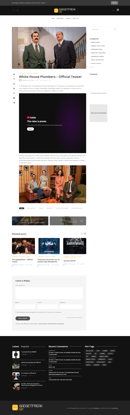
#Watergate (49, 208)
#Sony (104, 365)
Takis (50, 377)
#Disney (113, 350)
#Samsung (96, 365)
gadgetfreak (25, 80)
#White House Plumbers (62, 208)
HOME (53, 18)
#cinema (105, 350)
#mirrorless (102, 359)
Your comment (20, 285)
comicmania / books (96, 49)
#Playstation (89, 362)
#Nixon (41, 208)
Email (39, 302)
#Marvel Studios (90, 359)
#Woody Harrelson (77, 208)
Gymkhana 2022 (72, 222)
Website (62, 302)
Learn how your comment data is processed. (51, 324)
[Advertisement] (98, 136)
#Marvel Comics (104, 356)
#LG (87, 356)
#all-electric (89, 350)
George (50, 370)
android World (95, 42)
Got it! (114, 3)
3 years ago (20, 264)
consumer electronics (97, 56)
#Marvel (94, 356)
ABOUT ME (75, 18)
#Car (98, 350)
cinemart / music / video (28, 73)
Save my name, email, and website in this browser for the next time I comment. (39, 312)
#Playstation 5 (101, 362)
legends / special (69, 257)
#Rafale (88, 365)
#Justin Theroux (31, 208)
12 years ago (72, 264)
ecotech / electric (96, 63)
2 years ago (24, 354)
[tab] (15, 346)
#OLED (110, 359)
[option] (23, 252)
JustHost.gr (115, 408)
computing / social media (98, 53)
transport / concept (28, 220)
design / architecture (97, 60)
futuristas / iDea (36, 219)
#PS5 (109, 362)
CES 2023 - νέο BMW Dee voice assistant (33, 222)
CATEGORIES (59, 18)
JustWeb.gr (96, 408)
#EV (96, 353)
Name (17, 302)
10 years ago (47, 264)
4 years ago (31, 80)
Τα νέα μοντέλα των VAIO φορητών (60, 380)
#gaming (102, 353)
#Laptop (110, 353)
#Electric (88, 353)
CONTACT (68, 18)
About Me (52, 367)
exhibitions (25, 219)
